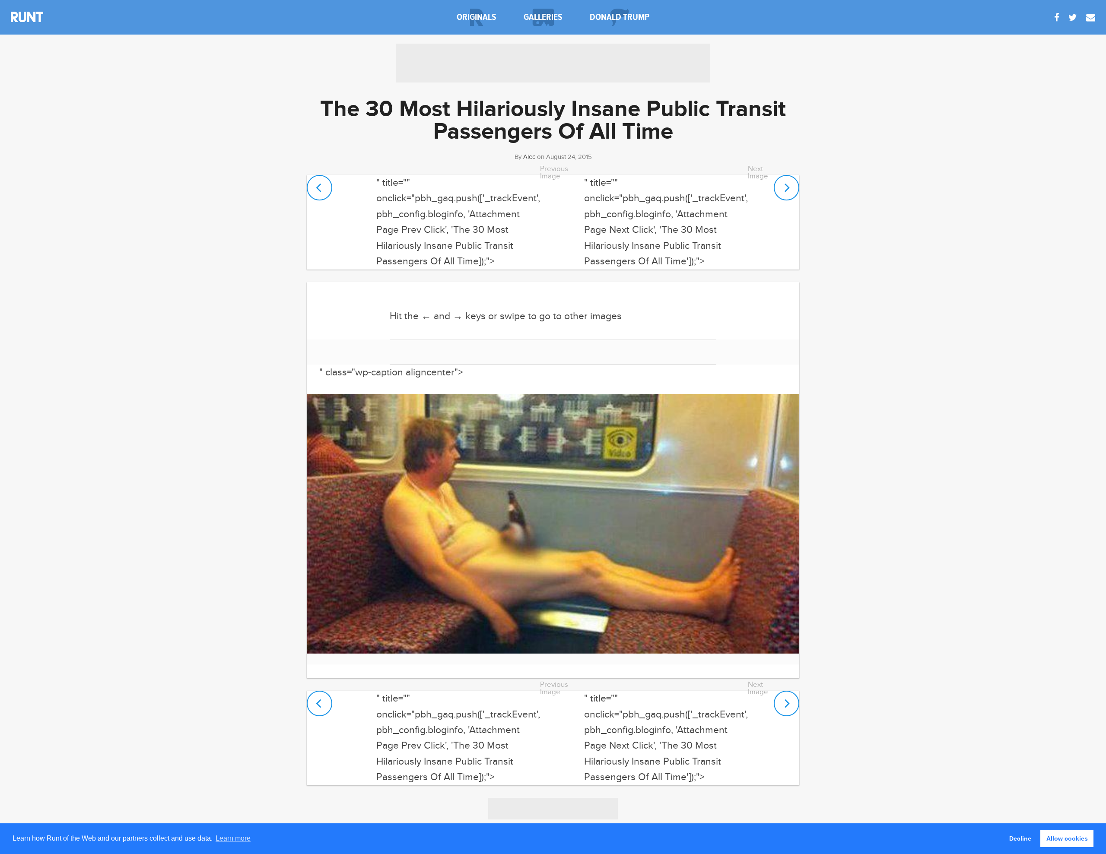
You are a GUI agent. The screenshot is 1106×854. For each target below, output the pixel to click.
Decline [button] (1020, 838)
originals (476, 17)
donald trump (619, 17)
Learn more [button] (233, 838)
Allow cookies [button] (1067, 838)
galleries (543, 17)
